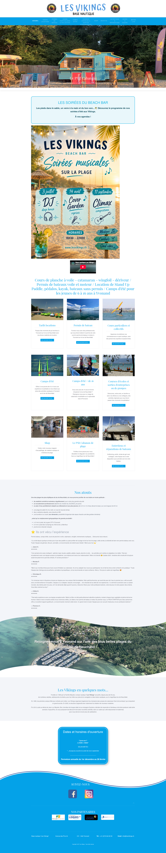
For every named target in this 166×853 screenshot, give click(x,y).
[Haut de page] (133, 803)
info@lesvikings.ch (128, 836)
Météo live (133, 20)
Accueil (35, 21)
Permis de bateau (54, 21)
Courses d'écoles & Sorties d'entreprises (86, 21)
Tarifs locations (45, 20)
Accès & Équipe (125, 21)
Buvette (104, 21)
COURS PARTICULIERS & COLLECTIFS (65, 21)
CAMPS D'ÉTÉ (75, 20)
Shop (96, 21)
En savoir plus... (47, 340)
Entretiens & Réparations (115, 21)
